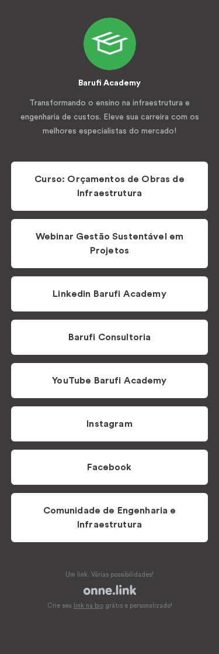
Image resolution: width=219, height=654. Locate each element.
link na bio (88, 605)
